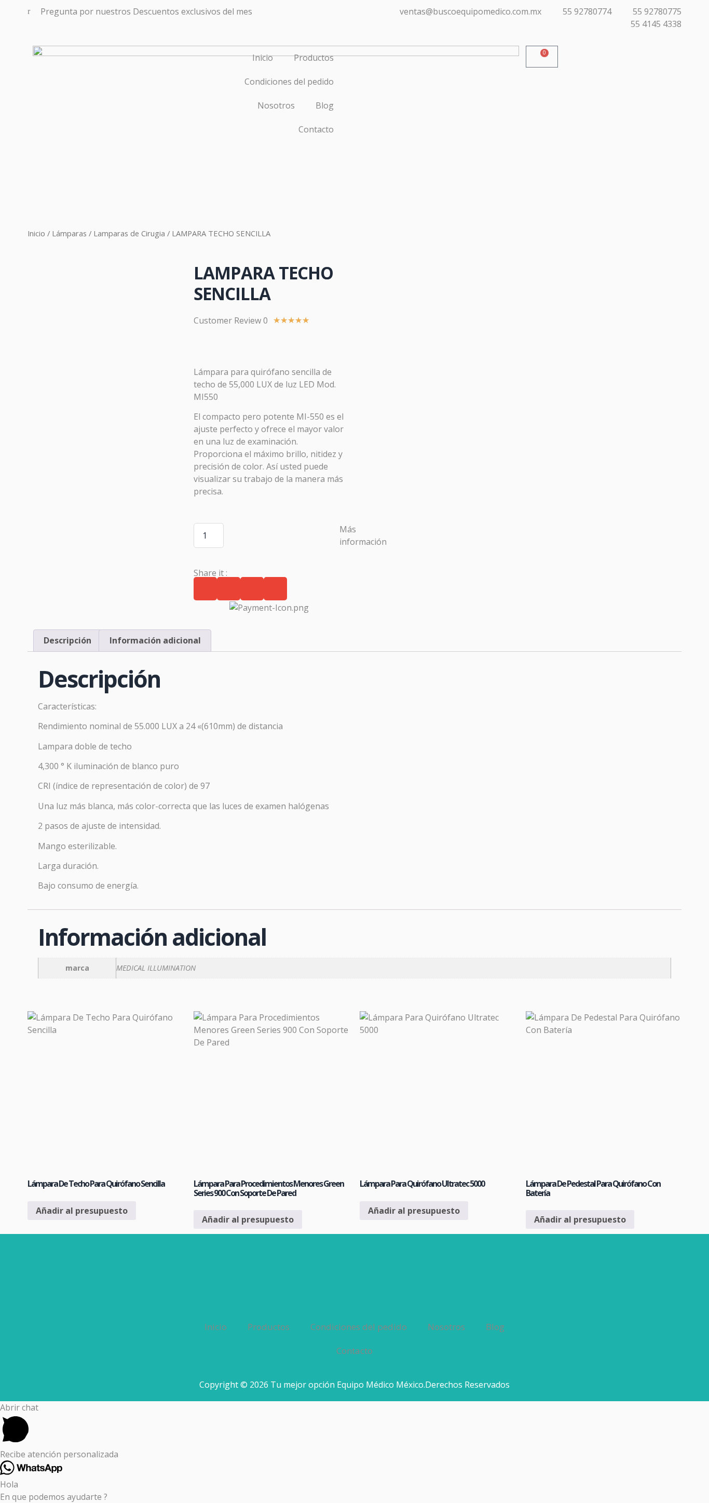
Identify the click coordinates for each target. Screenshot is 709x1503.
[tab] (67, 640)
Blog (325, 105)
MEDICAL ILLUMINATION (156, 968)
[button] (205, 588)
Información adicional (155, 640)
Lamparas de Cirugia (129, 233)
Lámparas (69, 233)
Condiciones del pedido (289, 81)
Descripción (67, 640)
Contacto (316, 129)
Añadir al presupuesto (82, 1210)
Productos (314, 57)
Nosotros (276, 105)
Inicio (262, 57)
